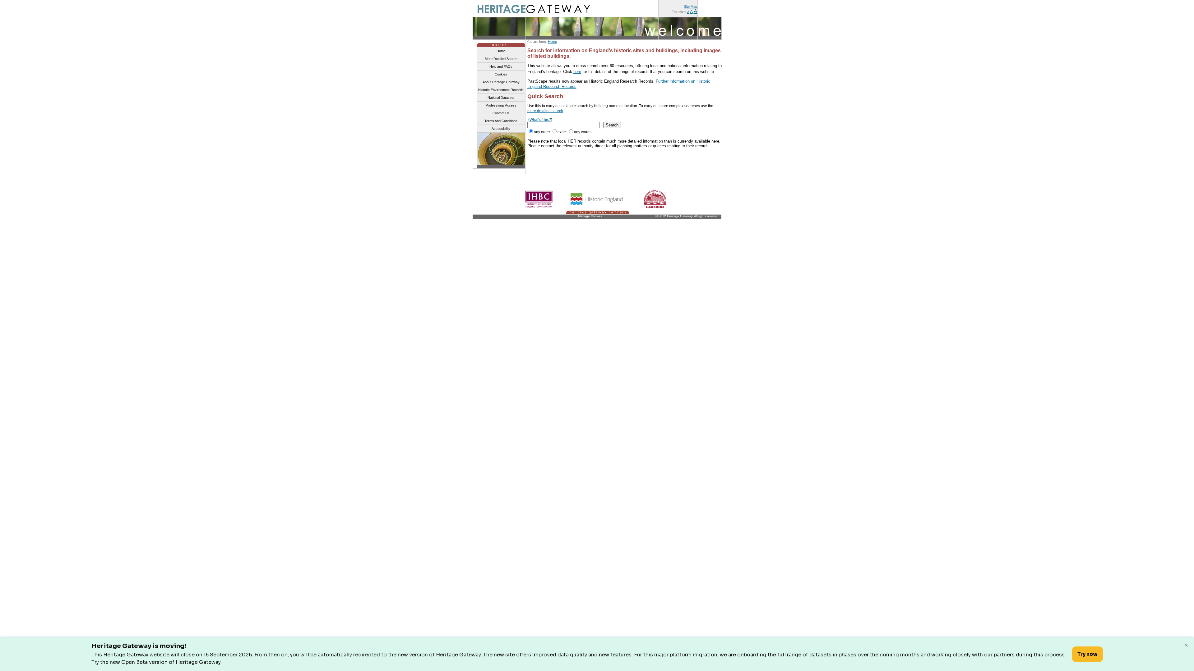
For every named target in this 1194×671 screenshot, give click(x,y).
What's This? (540, 119)
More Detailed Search (501, 59)
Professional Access (501, 105)
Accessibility (501, 128)
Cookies (501, 74)
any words (582, 132)
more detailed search (545, 111)
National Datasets (501, 97)
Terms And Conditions (500, 121)
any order (542, 132)
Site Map (690, 6)
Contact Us (501, 113)
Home (552, 41)
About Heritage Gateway (501, 82)
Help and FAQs (500, 66)
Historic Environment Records (501, 90)
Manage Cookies (590, 216)
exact (562, 132)
